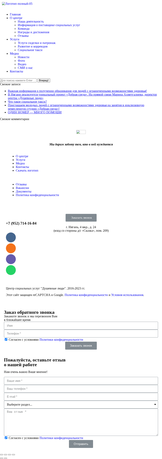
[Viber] (11, 259)
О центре (16, 18)
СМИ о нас (25, 67)
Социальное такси (30, 50)
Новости (23, 57)
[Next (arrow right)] (5, 458)
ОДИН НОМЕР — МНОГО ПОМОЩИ (35, 112)
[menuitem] (22, 156)
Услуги (14, 39)
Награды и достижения (33, 32)
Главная (15, 14)
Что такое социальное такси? (27, 101)
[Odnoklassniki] (11, 248)
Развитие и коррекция (32, 46)
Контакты (16, 71)
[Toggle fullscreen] (9, 454)
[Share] (5, 454)
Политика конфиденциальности (86, 295)
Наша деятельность (31, 21)
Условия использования (127, 295)
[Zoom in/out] (13, 454)
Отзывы (23, 35)
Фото (21, 60)
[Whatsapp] (11, 270)
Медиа (14, 53)
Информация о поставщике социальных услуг (49, 25)
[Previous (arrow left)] (1, 458)
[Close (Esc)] (1, 454)
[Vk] (11, 237)
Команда (23, 28)
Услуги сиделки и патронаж (37, 43)
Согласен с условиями (46, 339)
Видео (22, 64)
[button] (81, 218)
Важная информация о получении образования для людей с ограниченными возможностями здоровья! (77, 91)
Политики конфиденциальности (61, 339)
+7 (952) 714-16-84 (21, 223)
